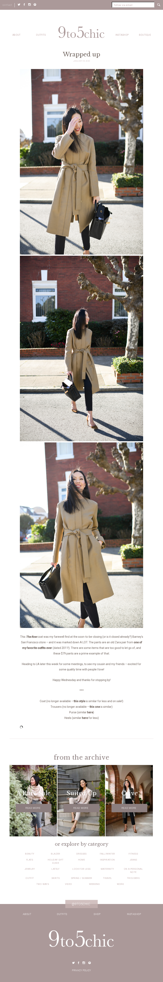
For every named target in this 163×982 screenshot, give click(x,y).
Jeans (133, 859)
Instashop (122, 35)
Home (81, 859)
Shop (97, 914)
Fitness (133, 853)
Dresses (81, 853)
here (90, 712)
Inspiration (107, 859)
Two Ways (42, 884)
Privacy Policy (81, 970)
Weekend (94, 884)
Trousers (133, 878)
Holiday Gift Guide (56, 861)
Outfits (41, 35)
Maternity (107, 869)
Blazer (55, 853)
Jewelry (29, 869)
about (16, 35)
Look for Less (81, 869)
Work (120, 884)
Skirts (55, 878)
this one (95, 706)
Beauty (29, 853)
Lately (55, 869)
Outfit (29, 878)
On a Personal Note (133, 870)
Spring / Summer (81, 878)
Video (68, 884)
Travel (107, 878)
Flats (29, 859)
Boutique (145, 35)
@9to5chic (81, 904)
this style (79, 701)
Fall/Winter (107, 853)
